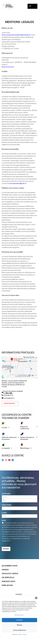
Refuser (19, 625)
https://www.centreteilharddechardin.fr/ (16, 35)
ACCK (22, 87)
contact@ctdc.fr (9, 398)
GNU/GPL (10, 83)
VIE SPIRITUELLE (8, 578)
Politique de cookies (17, 634)
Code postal (7, 505)
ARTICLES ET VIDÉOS (10, 574)
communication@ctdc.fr (17, 183)
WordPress (21, 81)
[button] (36, 598)
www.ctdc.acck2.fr (17, 192)
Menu (33, 6)
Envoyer (6, 549)
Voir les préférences (19, 630)
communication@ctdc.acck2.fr (13, 279)
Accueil (24, 634)
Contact (19, 594)
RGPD (4, 520)
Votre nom (6, 494)
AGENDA (5, 570)
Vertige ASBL (26, 85)
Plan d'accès (9, 403)
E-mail (5, 513)
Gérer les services (19, 615)
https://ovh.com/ (8, 67)
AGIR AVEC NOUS (8, 581)
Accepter (19, 620)
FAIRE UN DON (7, 585)
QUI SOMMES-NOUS (9, 566)
